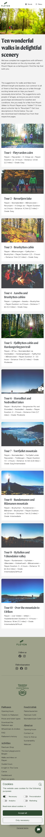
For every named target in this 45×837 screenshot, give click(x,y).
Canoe (4, 771)
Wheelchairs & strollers (10, 729)
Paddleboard (6, 775)
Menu (40, 4)
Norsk (30, 4)
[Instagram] (24, 656)
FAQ (3, 733)
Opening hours (7, 711)
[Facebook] (20, 656)
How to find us (30, 737)
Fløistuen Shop (7, 747)
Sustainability (29, 741)
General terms (22, 828)
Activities (5, 743)
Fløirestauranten (31, 711)
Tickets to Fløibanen (9, 715)
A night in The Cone (9, 768)
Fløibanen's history (9, 736)
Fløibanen (6, 707)
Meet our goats (7, 779)
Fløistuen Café (30, 715)
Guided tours (6, 764)
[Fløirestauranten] (16, 668)
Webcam (27, 744)
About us (28, 725)
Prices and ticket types (10, 719)
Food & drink (30, 707)
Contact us (28, 733)
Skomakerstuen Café (32, 719)
